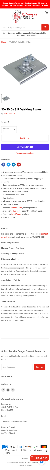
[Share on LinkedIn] (14, 165)
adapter (14, 211)
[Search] (45, 27)
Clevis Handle (16, 207)
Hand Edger (16, 214)
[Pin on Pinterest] (19, 165)
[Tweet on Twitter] (9, 165)
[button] (41, 461)
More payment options (25, 153)
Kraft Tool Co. (10, 113)
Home (3, 42)
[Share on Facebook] (3, 165)
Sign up (39, 367)
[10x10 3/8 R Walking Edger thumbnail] (5, 98)
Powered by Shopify (25, 465)
